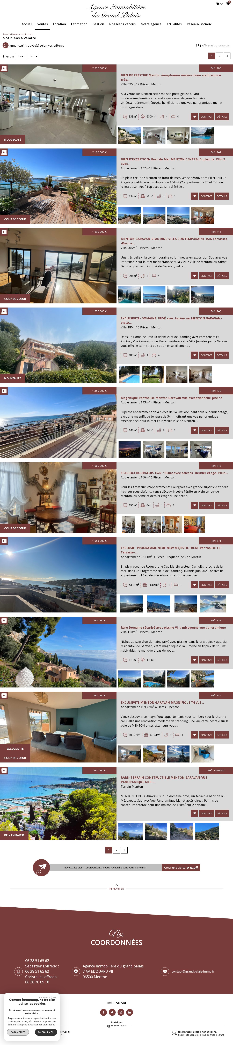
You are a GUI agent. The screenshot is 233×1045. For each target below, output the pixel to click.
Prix (33, 56)
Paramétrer (18, 1032)
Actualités (174, 24)
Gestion (98, 24)
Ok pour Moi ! (46, 1032)
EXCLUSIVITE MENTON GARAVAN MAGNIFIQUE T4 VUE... (162, 702)
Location (59, 24)
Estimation (79, 24)
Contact (207, 116)
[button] (212, 45)
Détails (222, 116)
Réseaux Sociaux (199, 24)
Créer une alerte (181, 867)
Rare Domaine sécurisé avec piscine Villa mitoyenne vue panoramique (173, 627)
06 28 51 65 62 (37, 960)
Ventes (42, 24)
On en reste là (45, 997)
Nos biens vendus (122, 24)
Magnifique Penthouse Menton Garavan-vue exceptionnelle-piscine (171, 398)
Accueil (27, 24)
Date (21, 56)
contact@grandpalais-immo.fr (193, 971)
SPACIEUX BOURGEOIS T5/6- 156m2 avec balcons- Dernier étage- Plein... (174, 473)
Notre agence (151, 24)
